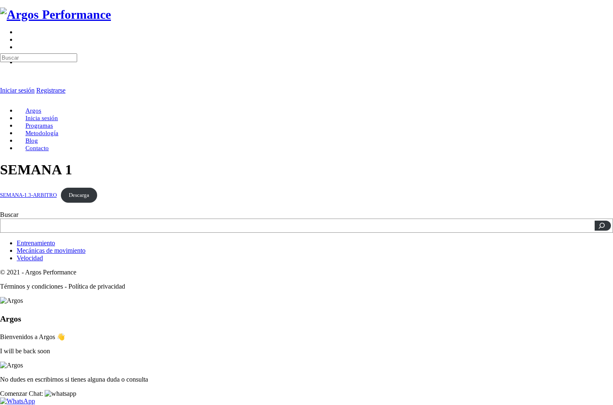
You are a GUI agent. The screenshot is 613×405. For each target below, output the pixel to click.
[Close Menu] (4, 96)
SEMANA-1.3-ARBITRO (28, 195)
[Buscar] (603, 226)
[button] (38, 393)
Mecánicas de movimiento (51, 250)
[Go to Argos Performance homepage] (55, 14)
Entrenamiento (36, 243)
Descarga (79, 195)
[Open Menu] (4, 35)
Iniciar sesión (17, 90)
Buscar (9, 214)
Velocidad (30, 258)
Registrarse (50, 90)
